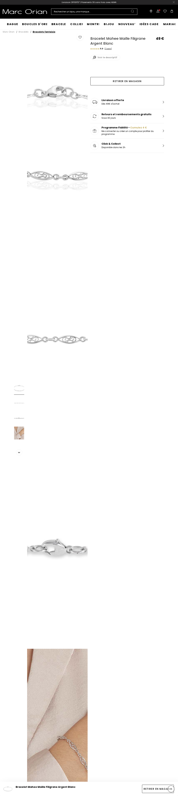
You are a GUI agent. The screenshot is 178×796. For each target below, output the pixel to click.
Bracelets (24, 31)
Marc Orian (8, 31)
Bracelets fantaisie (44, 31)
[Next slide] (19, 452)
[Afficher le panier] (171, 12)
